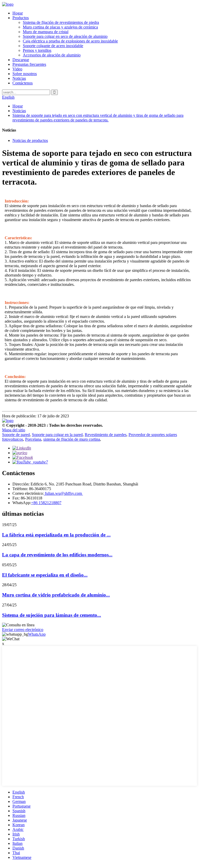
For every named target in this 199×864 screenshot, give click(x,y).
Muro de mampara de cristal (45, 32)
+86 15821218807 (46, 502)
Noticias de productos (30, 140)
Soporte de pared (16, 434)
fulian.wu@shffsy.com (63, 493)
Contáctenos (22, 83)
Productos (20, 18)
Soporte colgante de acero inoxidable (53, 45)
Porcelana (33, 439)
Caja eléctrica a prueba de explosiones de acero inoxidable (70, 41)
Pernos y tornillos (37, 50)
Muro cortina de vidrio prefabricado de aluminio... (56, 595)
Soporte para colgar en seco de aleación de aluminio (65, 36)
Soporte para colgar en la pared (57, 434)
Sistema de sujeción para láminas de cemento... (51, 615)
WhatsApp (37, 634)
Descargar (20, 59)
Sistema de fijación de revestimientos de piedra (61, 22)
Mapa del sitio (13, 430)
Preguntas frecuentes (29, 64)
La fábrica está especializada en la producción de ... (56, 535)
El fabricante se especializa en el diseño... (45, 575)
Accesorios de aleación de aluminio (52, 55)
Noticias (19, 78)
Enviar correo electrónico (22, 629)
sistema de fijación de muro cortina (71, 439)
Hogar (17, 13)
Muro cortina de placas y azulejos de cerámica (60, 27)
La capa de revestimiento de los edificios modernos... (57, 554)
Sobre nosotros (24, 73)
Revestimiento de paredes (105, 434)
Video (17, 69)
